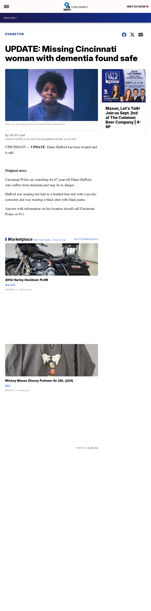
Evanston (14, 34)
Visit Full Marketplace (86, 239)
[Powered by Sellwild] (92, 448)
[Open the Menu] (6, 6)
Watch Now (136, 6)
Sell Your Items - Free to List (50, 240)
